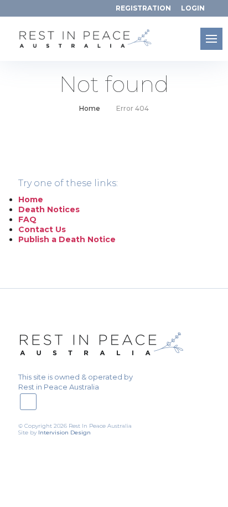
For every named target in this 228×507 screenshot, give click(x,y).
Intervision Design (64, 432)
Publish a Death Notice (67, 239)
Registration (143, 8)
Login (193, 8)
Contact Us (42, 229)
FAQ (27, 219)
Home (89, 108)
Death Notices (49, 209)
